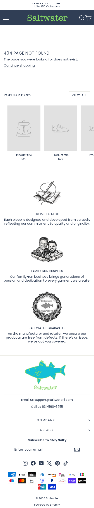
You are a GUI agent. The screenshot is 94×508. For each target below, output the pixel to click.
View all (79, 95)
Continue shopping (19, 65)
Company (46, 420)
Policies (46, 430)
